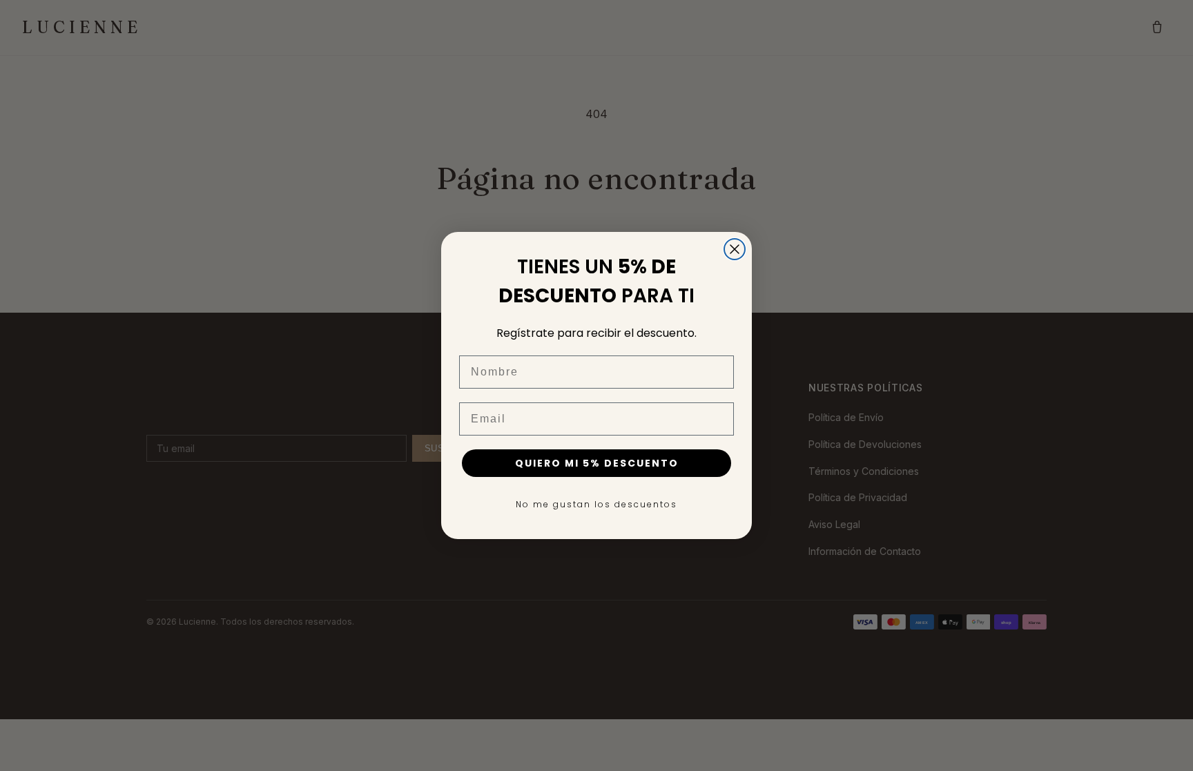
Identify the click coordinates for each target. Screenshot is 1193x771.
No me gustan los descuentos (596, 504)
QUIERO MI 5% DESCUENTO (597, 463)
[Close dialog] (734, 249)
